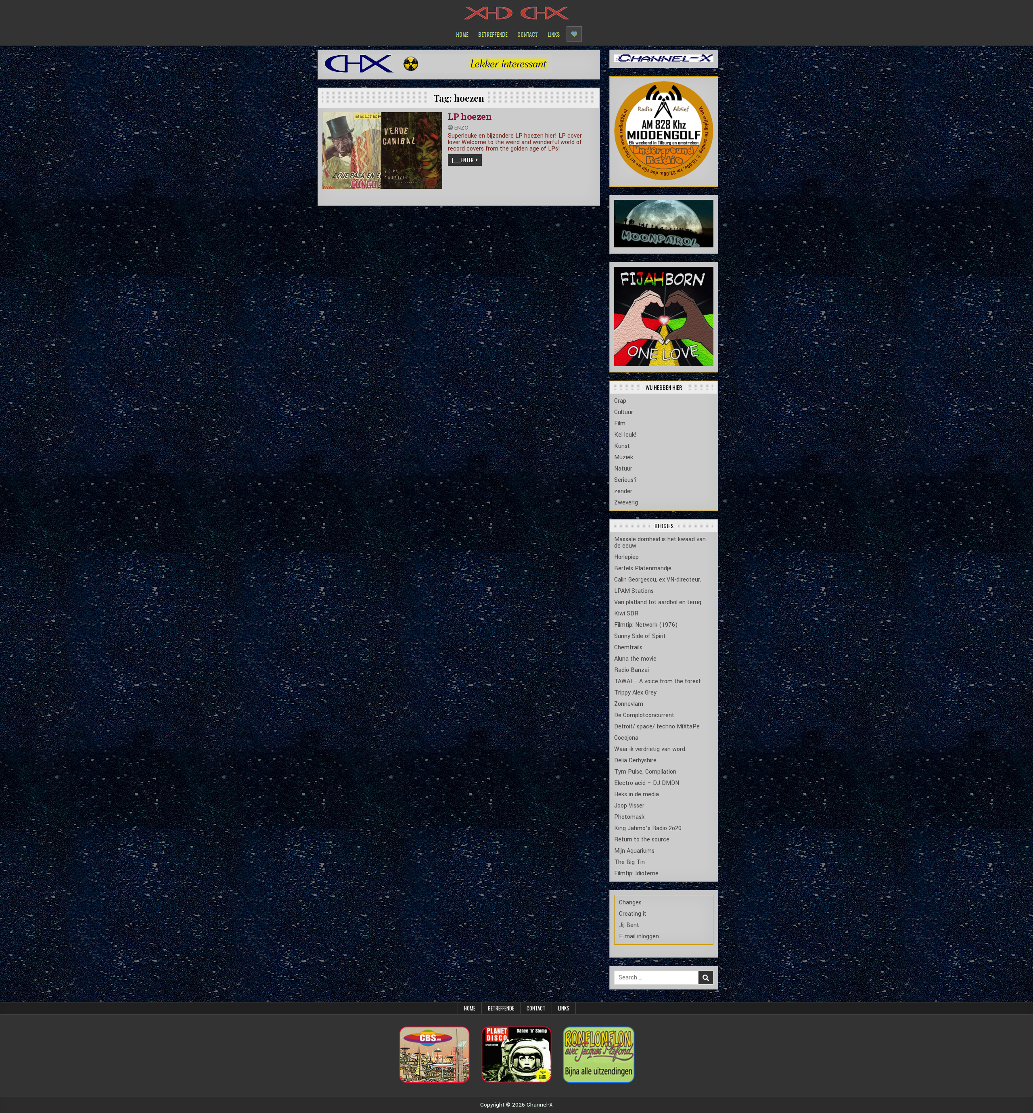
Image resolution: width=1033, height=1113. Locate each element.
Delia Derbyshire (635, 760)
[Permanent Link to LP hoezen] (382, 150)
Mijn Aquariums (634, 851)
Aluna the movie (635, 659)
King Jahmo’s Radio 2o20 (648, 828)
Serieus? (625, 480)
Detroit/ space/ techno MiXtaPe (657, 726)
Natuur (623, 468)
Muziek (623, 457)
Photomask (629, 817)
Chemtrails (628, 647)
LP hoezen (470, 116)
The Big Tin (629, 862)
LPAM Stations (634, 591)
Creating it (632, 914)
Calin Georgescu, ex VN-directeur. (657, 579)
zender (623, 491)
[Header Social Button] (574, 34)
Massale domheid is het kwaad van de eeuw (660, 542)
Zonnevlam (628, 704)
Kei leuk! (625, 435)
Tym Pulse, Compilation (645, 772)
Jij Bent (629, 925)
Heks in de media (636, 794)
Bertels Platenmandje (642, 568)
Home (462, 33)
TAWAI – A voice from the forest (657, 681)
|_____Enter (463, 160)
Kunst (622, 446)
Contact (527, 33)
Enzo (461, 127)
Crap (620, 401)
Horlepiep (626, 557)
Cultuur (623, 412)
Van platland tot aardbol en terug (657, 602)
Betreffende (493, 33)
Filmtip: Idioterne (636, 873)
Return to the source (641, 839)
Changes (630, 902)
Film (619, 423)
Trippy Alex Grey (635, 692)
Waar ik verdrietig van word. (650, 749)
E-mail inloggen (639, 936)
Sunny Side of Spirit (640, 636)
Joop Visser (629, 805)
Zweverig (626, 502)
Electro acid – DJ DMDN (646, 783)
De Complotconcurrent (644, 715)
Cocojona (626, 738)
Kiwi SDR (626, 613)
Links (554, 33)
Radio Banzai (631, 670)
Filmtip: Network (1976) (646, 625)
